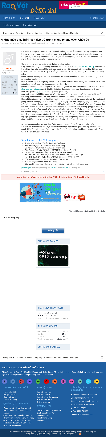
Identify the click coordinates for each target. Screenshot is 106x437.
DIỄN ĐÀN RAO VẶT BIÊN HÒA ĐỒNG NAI (23, 367)
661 (15, 82)
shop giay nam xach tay (84, 66)
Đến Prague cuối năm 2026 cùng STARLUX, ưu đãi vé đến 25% (50, 150)
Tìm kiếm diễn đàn (11, 25)
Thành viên (39, 18)
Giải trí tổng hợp (43, 402)
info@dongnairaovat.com (83, 398)
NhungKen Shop (43, 415)
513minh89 (53, 43)
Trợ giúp (62, 434)
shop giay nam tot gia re (31, 89)
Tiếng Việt (30, 434)
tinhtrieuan (42, 313)
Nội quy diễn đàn (10, 394)
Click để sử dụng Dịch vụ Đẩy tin (72, 177)
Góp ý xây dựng (9, 397)
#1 (104, 172)
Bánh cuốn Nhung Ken (46, 413)
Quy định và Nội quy (42, 434)
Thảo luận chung (10, 399)
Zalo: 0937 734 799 (80, 411)
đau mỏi (65, 168)
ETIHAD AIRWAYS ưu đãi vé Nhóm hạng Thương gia (46, 159)
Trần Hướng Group (44, 418)
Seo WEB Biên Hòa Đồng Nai (49, 410)
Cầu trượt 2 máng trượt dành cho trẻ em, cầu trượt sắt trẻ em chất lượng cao (56, 164)
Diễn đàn (24, 18)
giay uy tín (41, 92)
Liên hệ (54, 434)
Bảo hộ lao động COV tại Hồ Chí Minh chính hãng (45, 146)
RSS (80, 434)
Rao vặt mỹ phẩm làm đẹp (47, 397)
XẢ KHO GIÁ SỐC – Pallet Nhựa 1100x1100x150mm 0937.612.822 (52, 157)
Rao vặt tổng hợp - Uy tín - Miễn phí (26, 43)
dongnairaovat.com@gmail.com (85, 401)
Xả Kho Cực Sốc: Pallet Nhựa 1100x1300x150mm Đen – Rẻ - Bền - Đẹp (54, 155)
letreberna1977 (43, 315)
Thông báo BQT (9, 392)
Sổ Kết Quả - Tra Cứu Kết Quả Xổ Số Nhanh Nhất (45, 148)
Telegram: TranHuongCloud (82, 414)
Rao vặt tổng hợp (44, 392)
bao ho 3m (54, 315)
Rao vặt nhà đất (43, 394)
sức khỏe (54, 168)
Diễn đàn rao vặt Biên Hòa (30, 432)
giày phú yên (26, 168)
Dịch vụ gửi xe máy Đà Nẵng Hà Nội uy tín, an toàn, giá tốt (48, 152)
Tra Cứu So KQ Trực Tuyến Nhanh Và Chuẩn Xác (45, 143)
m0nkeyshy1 (52, 313)
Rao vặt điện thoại (44, 399)
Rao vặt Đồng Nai (80, 408)
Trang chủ (9, 18)
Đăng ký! (53, 230)
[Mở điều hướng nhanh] (101, 33)
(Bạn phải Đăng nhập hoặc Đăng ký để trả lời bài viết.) (87, 211)
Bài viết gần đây (30, 25)
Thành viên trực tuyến (50, 308)
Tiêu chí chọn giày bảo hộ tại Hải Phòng (41, 162)
